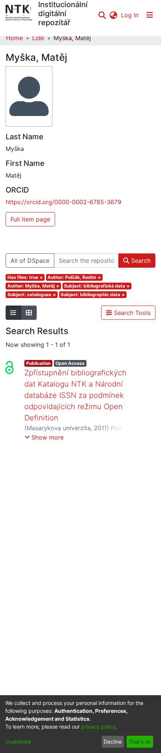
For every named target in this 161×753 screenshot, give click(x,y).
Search (140, 260)
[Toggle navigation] (149, 15)
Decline (113, 741)
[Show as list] (13, 313)
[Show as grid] (29, 313)
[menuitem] (113, 15)
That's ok (139, 741)
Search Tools (131, 312)
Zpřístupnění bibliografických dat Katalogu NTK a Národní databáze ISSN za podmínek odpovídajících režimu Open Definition (75, 395)
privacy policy (98, 726)
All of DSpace (29, 260)
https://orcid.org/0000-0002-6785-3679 (63, 202)
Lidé (38, 38)
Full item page (30, 219)
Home (14, 38)
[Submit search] (102, 15)
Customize (18, 741)
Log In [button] (130, 15)
